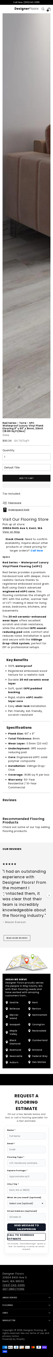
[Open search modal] (43, 9)
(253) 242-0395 (14, 1285)
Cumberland (39, 1040)
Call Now (37, 550)
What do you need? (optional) (24, 1197)
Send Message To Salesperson (26, 1227)
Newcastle (16, 1056)
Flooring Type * (15, 1157)
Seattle (14, 1002)
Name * (11, 1130)
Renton (36, 1008)
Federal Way (40, 1056)
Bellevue (15, 1008)
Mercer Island (14, 1016)
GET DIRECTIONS (13, 1289)
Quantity (9, 450)
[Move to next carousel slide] (49, 895)
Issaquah (15, 1024)
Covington (38, 1024)
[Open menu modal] (4, 9)
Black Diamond (15, 1042)
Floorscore (14, 502)
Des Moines (39, 1062)
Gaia (6, 435)
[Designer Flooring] (27, 9)
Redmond (15, 1050)
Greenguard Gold (18, 509)
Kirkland (37, 1050)
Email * (11, 1143)
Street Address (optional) (22, 1211)
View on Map (11, 532)
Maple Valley (13, 1032)
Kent (35, 1002)
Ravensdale (39, 1030)
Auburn (14, 1062)
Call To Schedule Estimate (20, 1236)
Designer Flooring (33, 1330)
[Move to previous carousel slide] (4, 895)
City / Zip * (13, 1184)
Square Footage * (17, 1170)
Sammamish (39, 1015)
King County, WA (33, 986)
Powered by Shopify (14, 1339)
